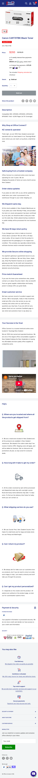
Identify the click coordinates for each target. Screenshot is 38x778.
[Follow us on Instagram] (7, 758)
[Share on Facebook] (23, 100)
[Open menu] (3, 3)
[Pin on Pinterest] (26, 100)
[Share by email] (34, 100)
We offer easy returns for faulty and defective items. (19, 676)
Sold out (19, 93)
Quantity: (5, 85)
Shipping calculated (24, 72)
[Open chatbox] (33, 774)
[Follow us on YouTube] (11, 758)
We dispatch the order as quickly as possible (19, 664)
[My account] (30, 3)
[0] (34, 3)
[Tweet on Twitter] (30, 100)
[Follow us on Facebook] (3, 758)
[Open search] (26, 3)
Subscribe (8, 747)
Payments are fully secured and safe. (19, 703)
